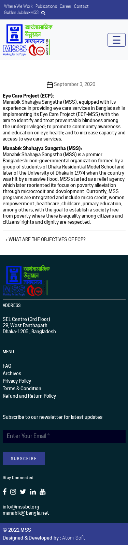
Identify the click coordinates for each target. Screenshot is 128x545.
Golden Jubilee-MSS (21, 12)
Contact (81, 6)
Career (66, 6)
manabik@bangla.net (26, 513)
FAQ (7, 366)
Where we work (18, 6)
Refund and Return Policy (29, 396)
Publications (46, 6)
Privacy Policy (17, 381)
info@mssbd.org (21, 507)
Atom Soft (73, 538)
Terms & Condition (22, 388)
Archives (12, 373)
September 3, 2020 (74, 84)
